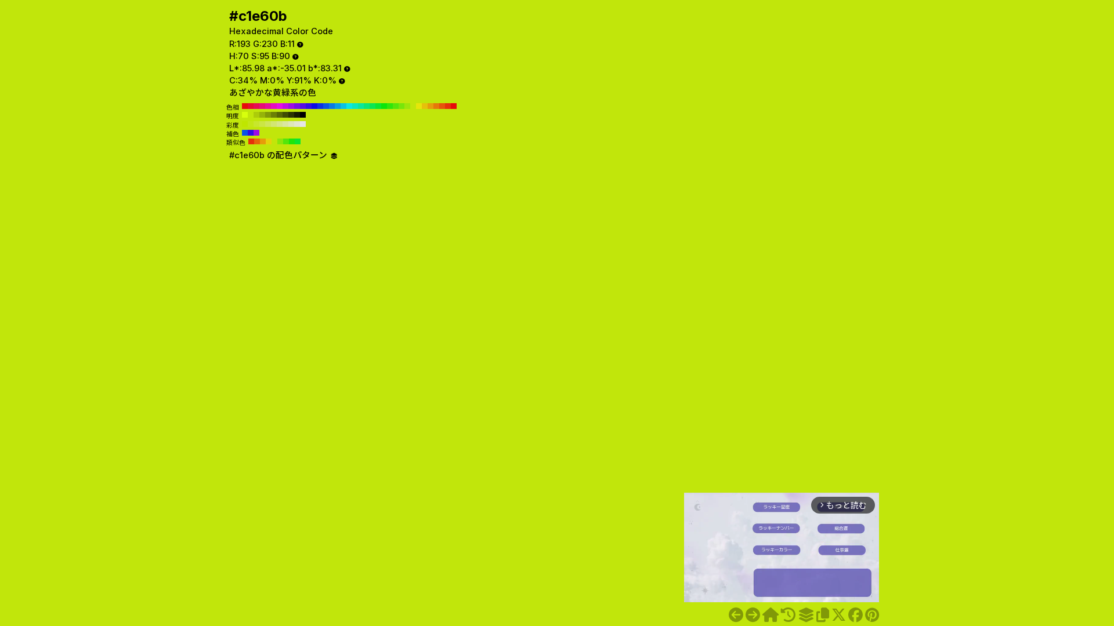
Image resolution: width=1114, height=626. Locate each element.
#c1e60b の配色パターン (279, 155)
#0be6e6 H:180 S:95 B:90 (349, 106)
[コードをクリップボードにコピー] (822, 615)
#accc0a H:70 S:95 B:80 (256, 115)
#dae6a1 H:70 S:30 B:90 (285, 124)
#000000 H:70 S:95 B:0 (303, 115)
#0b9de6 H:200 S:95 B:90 (338, 106)
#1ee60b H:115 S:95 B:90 (292, 141)
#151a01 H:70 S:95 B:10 (297, 115)
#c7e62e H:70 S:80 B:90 (256, 124)
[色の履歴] (788, 615)
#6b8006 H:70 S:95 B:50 (274, 115)
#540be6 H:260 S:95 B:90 (303, 106)
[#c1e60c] (753, 615)
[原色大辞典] (770, 615)
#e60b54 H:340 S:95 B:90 (256, 106)
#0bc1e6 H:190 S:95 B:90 (343, 106)
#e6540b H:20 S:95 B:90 (442, 106)
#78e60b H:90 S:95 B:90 (401, 106)
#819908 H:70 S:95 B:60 (268, 115)
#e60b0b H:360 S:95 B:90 (245, 106)
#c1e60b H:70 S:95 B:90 (413, 106)
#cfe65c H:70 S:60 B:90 (268, 124)
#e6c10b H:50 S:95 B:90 (425, 106)
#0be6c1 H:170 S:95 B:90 (355, 106)
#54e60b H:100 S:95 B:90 (396, 106)
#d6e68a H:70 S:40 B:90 (280, 124)
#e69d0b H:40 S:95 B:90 (430, 106)
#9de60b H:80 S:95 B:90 (407, 106)
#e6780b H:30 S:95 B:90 (436, 106)
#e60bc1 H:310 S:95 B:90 (274, 106)
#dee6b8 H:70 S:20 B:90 (291, 124)
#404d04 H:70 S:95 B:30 (285, 115)
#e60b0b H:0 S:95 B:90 (454, 106)
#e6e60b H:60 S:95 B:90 (419, 106)
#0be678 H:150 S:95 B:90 (367, 106)
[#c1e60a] (736, 615)
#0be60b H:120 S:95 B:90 (384, 106)
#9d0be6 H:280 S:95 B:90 (291, 106)
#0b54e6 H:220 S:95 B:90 (326, 106)
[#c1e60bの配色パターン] (806, 615)
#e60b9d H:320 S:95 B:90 (268, 106)
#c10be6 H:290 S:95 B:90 (285, 106)
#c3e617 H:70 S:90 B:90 (251, 124)
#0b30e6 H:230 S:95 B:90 (320, 106)
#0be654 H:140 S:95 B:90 (372, 106)
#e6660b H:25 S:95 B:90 (257, 141)
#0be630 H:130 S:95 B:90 (378, 106)
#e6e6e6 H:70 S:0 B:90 (303, 124)
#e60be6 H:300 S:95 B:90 (280, 106)
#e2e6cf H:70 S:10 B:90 (297, 124)
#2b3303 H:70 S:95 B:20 (291, 115)
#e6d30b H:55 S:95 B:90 (269, 141)
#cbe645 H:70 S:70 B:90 (262, 124)
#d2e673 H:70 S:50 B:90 (274, 124)
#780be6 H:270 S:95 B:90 (297, 106)
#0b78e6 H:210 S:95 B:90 (332, 106)
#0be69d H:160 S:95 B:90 (361, 106)
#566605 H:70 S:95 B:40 (280, 115)
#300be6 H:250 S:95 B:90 (309, 106)
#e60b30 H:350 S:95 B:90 (251, 106)
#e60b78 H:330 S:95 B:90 (262, 106)
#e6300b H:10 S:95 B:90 (448, 106)
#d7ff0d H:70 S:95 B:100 (245, 115)
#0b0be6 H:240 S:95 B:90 (314, 106)
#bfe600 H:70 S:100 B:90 (245, 124)
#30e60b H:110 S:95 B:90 (390, 106)
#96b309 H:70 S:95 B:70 (262, 115)
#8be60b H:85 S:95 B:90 (280, 141)
